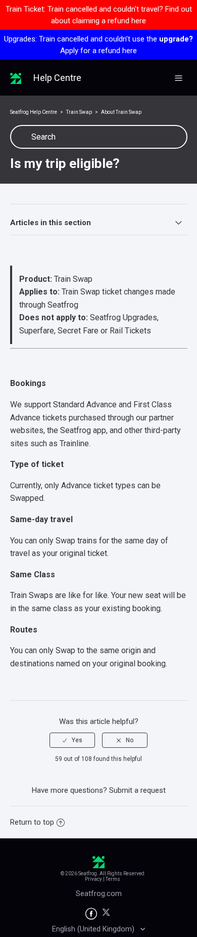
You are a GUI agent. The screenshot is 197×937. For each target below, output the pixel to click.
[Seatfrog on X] (106, 914)
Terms (113, 879)
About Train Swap (121, 112)
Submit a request (137, 790)
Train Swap (79, 112)
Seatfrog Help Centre (33, 112)
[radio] (72, 740)
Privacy (93, 879)
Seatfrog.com (99, 893)
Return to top (32, 822)
